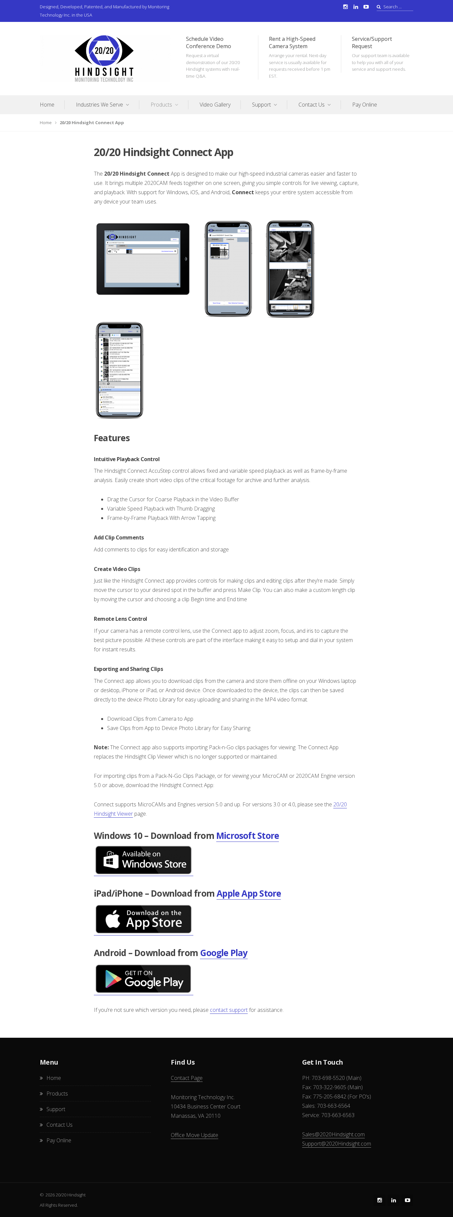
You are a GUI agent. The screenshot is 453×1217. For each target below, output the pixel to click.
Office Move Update (194, 1135)
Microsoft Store (247, 836)
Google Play (223, 953)
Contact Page (187, 1078)
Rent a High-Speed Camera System (299, 57)
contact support (229, 1010)
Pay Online (364, 104)
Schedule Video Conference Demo (213, 57)
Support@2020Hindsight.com (336, 1143)
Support (261, 104)
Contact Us (311, 104)
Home (47, 104)
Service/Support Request (381, 53)
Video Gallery (215, 104)
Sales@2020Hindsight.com (333, 1134)
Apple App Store (249, 893)
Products (161, 104)
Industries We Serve (99, 104)
